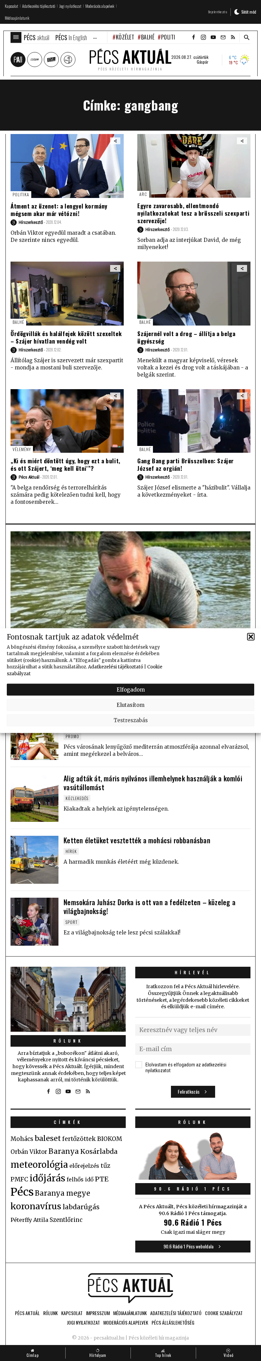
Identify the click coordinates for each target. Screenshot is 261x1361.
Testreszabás (131, 720)
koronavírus (36, 1206)
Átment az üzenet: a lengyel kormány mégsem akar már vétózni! (59, 210)
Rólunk (68, 1041)
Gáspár (202, 62)
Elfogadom (131, 689)
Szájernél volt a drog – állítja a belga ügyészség (186, 337)
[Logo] (130, 1288)
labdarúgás (81, 1207)
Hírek (71, 851)
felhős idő (80, 1179)
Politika (171, 37)
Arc (143, 194)
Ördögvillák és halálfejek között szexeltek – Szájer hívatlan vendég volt (66, 337)
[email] (223, 37)
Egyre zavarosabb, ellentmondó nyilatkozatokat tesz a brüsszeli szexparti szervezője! (193, 213)
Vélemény (22, 449)
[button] (250, 636)
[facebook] (193, 37)
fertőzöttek (79, 1139)
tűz (105, 1165)
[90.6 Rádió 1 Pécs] (192, 1177)
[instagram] (203, 37)
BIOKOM (109, 1139)
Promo (72, 736)
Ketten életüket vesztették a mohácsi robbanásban (137, 840)
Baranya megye (62, 1193)
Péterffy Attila (29, 1219)
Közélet (125, 37)
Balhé (147, 37)
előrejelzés (84, 1165)
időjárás (47, 1178)
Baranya (64, 1151)
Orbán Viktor (29, 1152)
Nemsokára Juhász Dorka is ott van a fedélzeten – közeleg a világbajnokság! (150, 906)
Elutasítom (130, 704)
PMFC (19, 1179)
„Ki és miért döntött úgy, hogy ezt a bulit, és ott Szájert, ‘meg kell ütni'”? (65, 464)
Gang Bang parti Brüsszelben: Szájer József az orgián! (185, 464)
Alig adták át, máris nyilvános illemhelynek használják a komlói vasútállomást (153, 782)
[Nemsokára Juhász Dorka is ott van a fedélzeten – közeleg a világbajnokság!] (34, 922)
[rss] (233, 37)
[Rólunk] (68, 999)
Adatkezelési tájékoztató (115, 667)
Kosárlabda (99, 1151)
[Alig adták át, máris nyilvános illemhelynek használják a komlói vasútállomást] (34, 798)
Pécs (22, 1191)
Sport (71, 922)
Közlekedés (77, 798)
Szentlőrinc (66, 1220)
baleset (48, 1138)
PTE (101, 1179)
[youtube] (213, 37)
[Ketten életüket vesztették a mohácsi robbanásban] (34, 860)
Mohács (22, 1139)
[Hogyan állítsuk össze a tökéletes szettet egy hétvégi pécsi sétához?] (34, 736)
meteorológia (39, 1164)
